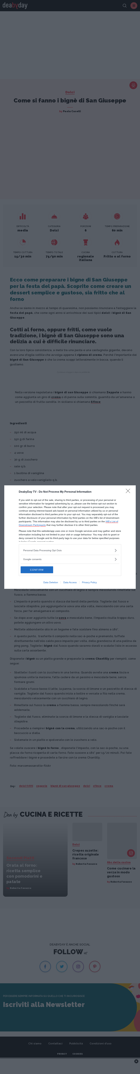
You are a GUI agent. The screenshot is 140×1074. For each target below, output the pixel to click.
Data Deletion (50, 582)
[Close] (129, 492)
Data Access (70, 582)
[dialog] (70, 537)
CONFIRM (37, 569)
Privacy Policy (89, 582)
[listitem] (70, 550)
